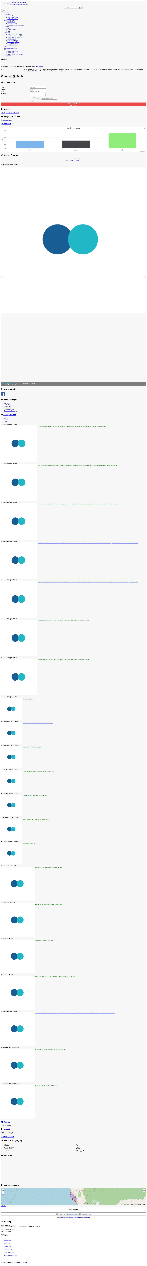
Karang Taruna (11, 29)
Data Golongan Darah (13, 42)
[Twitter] (6, 77)
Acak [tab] (5, 421)
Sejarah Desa (11, 16)
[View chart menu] (145, 128)
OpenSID (144, 1204)
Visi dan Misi (11, 22)
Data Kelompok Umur (13, 43)
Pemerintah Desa (12, 23)
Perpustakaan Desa (9, 409)
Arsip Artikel (9, 414)
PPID (5, 46)
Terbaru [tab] (6, 418)
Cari (82, 7)
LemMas (6, 26)
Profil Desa (7, 14)
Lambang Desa (7, 1136)
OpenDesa (5, 1262)
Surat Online (7, 55)
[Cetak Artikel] (18, 77)
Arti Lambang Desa (12, 19)
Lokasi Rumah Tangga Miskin (15, 54)
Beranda (6, 12)
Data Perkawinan (12, 45)
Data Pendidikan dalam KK (14, 35)
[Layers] (144, 1190)
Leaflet (131, 1204)
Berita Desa (40, 66)
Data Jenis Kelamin (12, 40)
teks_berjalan (7, 403)
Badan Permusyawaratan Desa (15, 25)
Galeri (6, 1129)
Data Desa (7, 32)
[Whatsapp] (21, 77)
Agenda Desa (7, 406)
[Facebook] (2, 77)
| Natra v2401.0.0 (24, 1262)
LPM (8, 28)
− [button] (3, 1193)
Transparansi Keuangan (10, 48)
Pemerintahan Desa (9, 20)
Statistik (7, 124)
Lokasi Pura (10, 52)
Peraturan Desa (8, 408)
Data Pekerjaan (11, 39)
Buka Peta (3, 1206)
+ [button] (3, 1190)
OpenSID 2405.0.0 (14, 1262)
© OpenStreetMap (137, 1204)
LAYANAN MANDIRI (12, 113)
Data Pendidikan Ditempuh (14, 37)
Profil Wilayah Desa (12, 17)
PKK (8, 31)
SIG (5, 49)
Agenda (6, 1122)
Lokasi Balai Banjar (12, 51)
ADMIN (3, 113)
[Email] (10, 77)
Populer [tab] (6, 419)
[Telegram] (14, 77)
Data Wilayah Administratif (14, 34)
